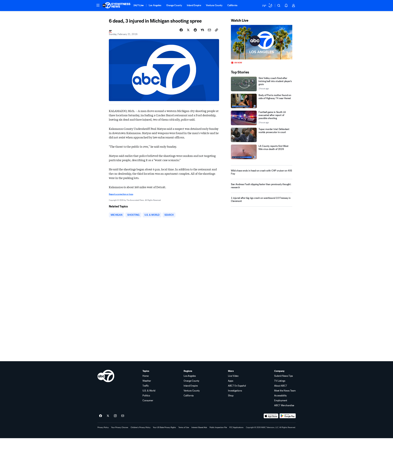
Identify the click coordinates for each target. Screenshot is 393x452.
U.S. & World (148, 390)
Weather (146, 381)
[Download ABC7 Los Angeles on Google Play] (288, 415)
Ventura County (214, 5)
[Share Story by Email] (209, 30)
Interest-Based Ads (199, 427)
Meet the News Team (285, 390)
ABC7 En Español (237, 386)
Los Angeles (155, 5)
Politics (146, 395)
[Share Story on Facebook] (181, 30)
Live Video (233, 376)
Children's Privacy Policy (140, 427)
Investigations (235, 390)
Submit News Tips (283, 376)
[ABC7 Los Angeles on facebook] (100, 416)
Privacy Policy (103, 427)
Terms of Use (183, 427)
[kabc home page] (105, 376)
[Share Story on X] (188, 30)
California (232, 5)
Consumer (147, 400)
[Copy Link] (216, 30)
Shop (230, 395)
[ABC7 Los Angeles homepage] (116, 5)
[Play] (261, 42)
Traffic (145, 386)
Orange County (174, 5)
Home (145, 376)
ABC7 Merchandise (284, 405)
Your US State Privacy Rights (164, 427)
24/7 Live (138, 5)
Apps (230, 381)
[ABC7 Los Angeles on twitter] (108, 416)
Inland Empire (194, 5)
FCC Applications (236, 427)
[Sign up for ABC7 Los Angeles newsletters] (123, 416)
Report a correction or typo (121, 194)
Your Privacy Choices (119, 427)
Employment (280, 400)
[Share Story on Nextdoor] (202, 30)
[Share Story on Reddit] (195, 30)
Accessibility (280, 395)
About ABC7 (280, 386)
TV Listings (279, 381)
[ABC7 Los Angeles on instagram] (115, 416)
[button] (98, 5)
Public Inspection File (218, 427)
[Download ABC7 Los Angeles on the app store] (271, 415)
